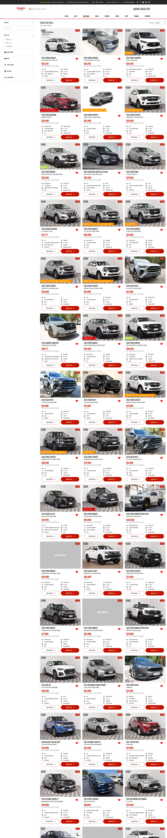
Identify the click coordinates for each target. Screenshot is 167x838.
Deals (97, 16)
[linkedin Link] (146, 2)
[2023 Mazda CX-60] (60, 498)
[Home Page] (21, 8)
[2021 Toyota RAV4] (145, 726)
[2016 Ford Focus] (145, 669)
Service (107, 16)
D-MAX (66, 16)
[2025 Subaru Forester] (60, 327)
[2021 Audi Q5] (60, 669)
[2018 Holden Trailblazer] (60, 726)
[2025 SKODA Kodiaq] (60, 42)
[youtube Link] (143, 2)
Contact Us (69, 80)
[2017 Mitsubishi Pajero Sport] (102, 669)
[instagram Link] (149, 2)
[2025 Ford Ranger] (60, 156)
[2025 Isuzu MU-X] (145, 270)
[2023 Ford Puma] (145, 156)
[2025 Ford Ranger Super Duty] (145, 498)
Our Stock (86, 16)
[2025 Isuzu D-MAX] (102, 555)
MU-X (75, 16)
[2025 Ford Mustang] (60, 99)
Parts (117, 16)
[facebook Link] (137, 2)
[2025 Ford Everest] (102, 99)
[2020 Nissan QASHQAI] (60, 213)
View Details (49, 80)
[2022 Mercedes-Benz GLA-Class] (102, 156)
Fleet (126, 16)
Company (147, 16)
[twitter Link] (140, 2)
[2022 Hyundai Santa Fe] (102, 726)
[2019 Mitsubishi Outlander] (145, 783)
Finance (136, 16)
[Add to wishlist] (76, 58)
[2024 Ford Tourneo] (145, 42)
